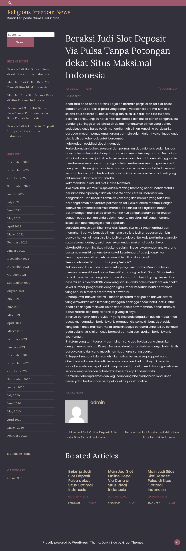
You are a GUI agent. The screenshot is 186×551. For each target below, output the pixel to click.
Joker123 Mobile (74, 392)
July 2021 (13, 299)
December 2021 (18, 258)
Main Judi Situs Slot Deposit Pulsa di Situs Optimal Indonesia (161, 480)
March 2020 (15, 427)
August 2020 (16, 387)
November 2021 (18, 266)
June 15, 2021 (72, 88)
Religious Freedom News (38, 12)
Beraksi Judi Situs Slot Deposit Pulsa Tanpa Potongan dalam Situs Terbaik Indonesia (28, 113)
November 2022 (18, 170)
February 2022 (17, 242)
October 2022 (17, 178)
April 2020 (14, 419)
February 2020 (17, 435)
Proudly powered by (65, 542)
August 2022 (15, 194)
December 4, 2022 (78, 496)
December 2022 (18, 162)
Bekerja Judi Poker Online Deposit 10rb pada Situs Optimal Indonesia (30, 131)
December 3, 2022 (117, 496)
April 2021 (14, 323)
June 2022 (14, 210)
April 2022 (14, 226)
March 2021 (15, 331)
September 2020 (18, 379)
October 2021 (16, 274)
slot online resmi (19, 453)
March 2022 (15, 234)
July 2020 (13, 395)
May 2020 (14, 411)
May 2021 (13, 315)
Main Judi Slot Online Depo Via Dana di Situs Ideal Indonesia (120, 480)
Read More (74, 503)
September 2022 (18, 186)
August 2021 (15, 291)
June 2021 (14, 307)
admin (89, 88)
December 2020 (18, 355)
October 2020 (17, 371)
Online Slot (73, 96)
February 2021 (17, 339)
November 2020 (18, 363)
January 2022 (16, 250)
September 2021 (18, 282)
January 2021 (16, 347)
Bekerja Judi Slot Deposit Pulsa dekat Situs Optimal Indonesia (80, 480)
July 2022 (13, 202)
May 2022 (14, 218)
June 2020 (14, 403)
